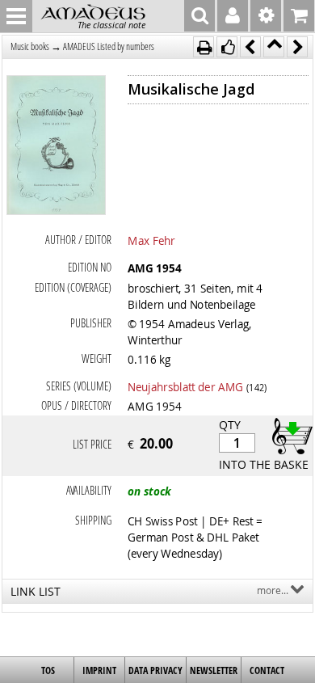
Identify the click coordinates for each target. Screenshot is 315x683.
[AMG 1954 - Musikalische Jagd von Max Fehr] (56, 146)
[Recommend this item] (226, 46)
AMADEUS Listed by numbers (108, 46)
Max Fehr (151, 240)
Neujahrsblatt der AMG (185, 386)
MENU (16, 16)
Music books (29, 46)
